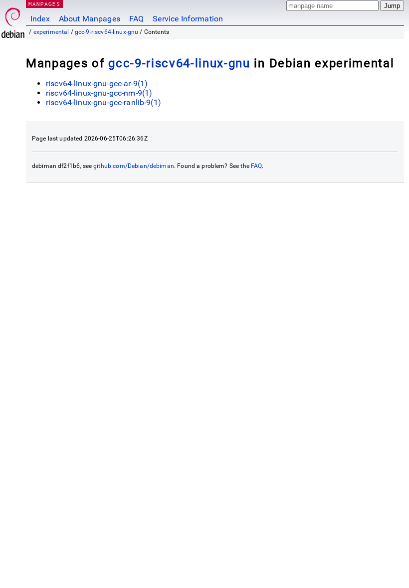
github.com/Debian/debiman (133, 165)
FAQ (136, 18)
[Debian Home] (12, 20)
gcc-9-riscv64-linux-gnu (106, 31)
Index (40, 18)
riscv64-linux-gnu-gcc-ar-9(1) (97, 83)
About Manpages (89, 18)
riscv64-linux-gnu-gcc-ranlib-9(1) (103, 102)
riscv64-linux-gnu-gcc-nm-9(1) (99, 93)
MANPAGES (44, 3)
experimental (51, 31)
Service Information (188, 18)
